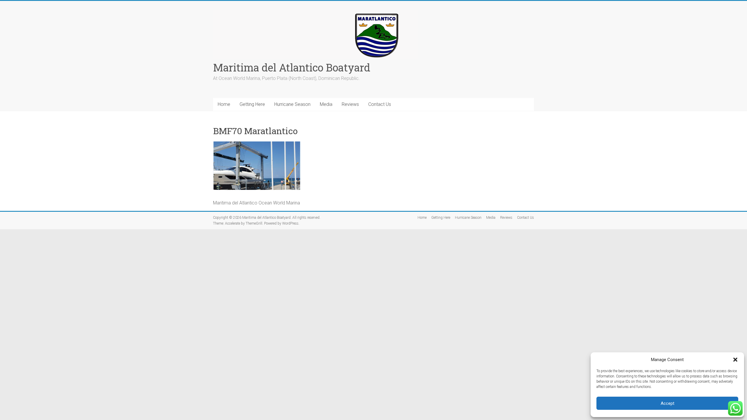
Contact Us (379, 104)
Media (326, 104)
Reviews (350, 104)
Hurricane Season (292, 104)
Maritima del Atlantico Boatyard (291, 67)
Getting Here (252, 104)
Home (224, 104)
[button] (735, 360)
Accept (667, 403)
